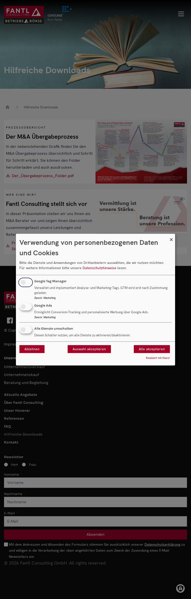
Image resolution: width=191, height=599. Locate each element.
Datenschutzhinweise (99, 268)
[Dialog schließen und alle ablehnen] (171, 237)
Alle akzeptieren (152, 349)
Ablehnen (32, 349)
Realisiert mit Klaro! (158, 358)
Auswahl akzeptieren (89, 349)
